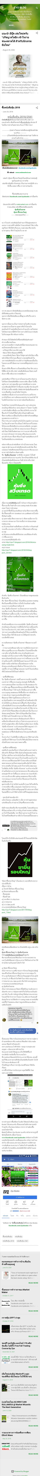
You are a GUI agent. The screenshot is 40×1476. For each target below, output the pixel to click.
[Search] (37, 8)
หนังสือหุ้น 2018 (8, 1241)
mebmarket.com (22, 204)
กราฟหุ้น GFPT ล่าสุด (11, 1318)
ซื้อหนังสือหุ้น (7, 1237)
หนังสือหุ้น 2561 (22, 1241)
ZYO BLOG (20, 7)
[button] (37, 33)
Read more (33, 1283)
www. (13, 1138)
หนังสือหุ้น (18, 1237)
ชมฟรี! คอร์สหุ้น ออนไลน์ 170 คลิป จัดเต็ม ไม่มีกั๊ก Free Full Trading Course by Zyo (16, 1346)
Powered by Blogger (21, 1471)
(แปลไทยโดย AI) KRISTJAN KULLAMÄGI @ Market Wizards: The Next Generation (16, 1404)
